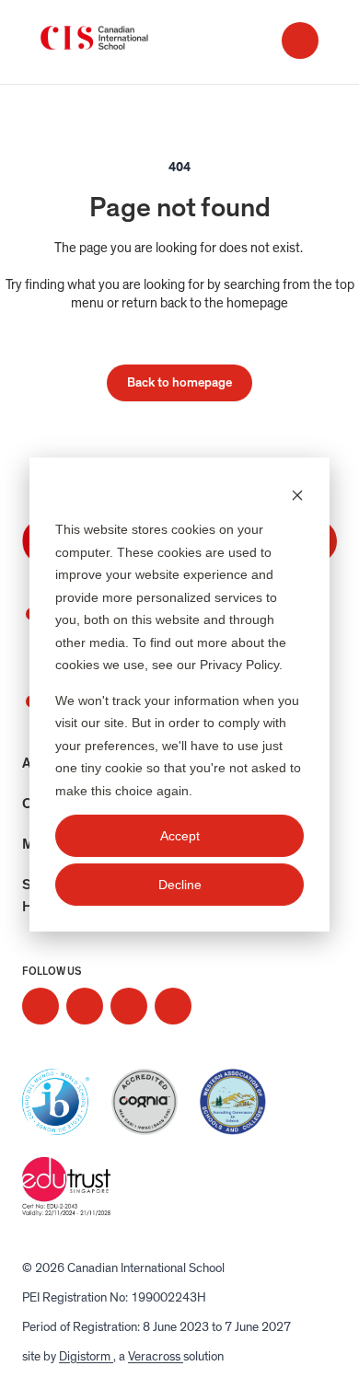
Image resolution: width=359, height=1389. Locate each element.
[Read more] (40, 1006)
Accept (180, 835)
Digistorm (86, 1356)
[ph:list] (300, 40)
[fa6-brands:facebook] (84, 1006)
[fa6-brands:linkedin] (128, 1006)
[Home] (114, 42)
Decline (180, 884)
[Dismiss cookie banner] (297, 494)
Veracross (155, 1356)
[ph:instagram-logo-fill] (40, 1006)
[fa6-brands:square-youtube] (173, 1006)
